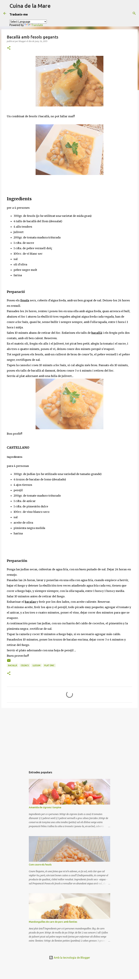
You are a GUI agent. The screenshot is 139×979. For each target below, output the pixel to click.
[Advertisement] (69, 736)
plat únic (49, 665)
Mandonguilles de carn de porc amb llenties (53, 921)
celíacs (25, 665)
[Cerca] (134, 13)
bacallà (12, 665)
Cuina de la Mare (30, 6)
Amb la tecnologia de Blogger (71, 957)
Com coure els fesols (40, 864)
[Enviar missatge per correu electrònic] (9, 662)
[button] (9, 48)
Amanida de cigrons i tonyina (45, 807)
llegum (36, 665)
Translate (37, 24)
